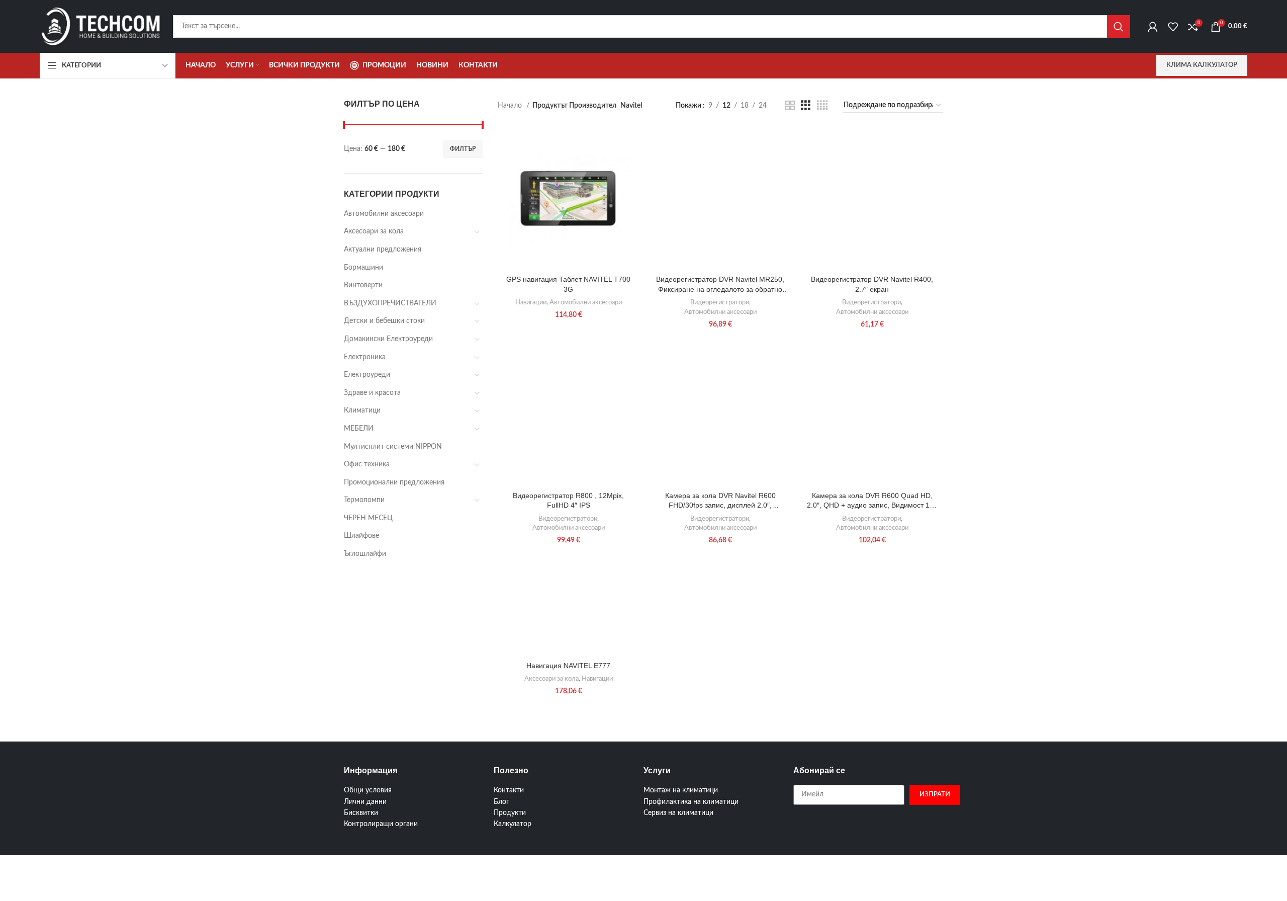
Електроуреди (367, 374)
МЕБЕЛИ (359, 428)
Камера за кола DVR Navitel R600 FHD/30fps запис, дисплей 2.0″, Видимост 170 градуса (720, 501)
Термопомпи (364, 500)
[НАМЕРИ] (1118, 26)
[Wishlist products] (1173, 27)
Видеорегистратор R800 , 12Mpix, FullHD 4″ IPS (568, 501)
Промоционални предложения (394, 482)
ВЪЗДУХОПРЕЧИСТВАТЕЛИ (390, 303)
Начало (511, 105)
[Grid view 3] (805, 105)
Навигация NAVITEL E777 (568, 666)
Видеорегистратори (719, 302)
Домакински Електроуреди (388, 339)
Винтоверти (363, 285)
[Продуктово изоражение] (568, 199)
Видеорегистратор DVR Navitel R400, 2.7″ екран (872, 284)
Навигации (530, 302)
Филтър (463, 149)
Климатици (362, 410)
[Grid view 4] (822, 105)
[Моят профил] (1153, 27)
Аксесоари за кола (374, 231)
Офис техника (367, 464)
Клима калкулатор (1201, 65)
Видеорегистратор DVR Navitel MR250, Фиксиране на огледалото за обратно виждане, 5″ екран (720, 284)
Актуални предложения (382, 249)
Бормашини (363, 267)
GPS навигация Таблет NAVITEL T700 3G (568, 284)
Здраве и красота (372, 392)
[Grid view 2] (790, 105)
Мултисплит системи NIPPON (393, 446)
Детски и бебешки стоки (384, 320)
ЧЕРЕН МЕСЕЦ (368, 518)
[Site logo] (101, 26)
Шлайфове (361, 535)
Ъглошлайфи (365, 553)
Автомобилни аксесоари (384, 213)
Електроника (365, 357)
